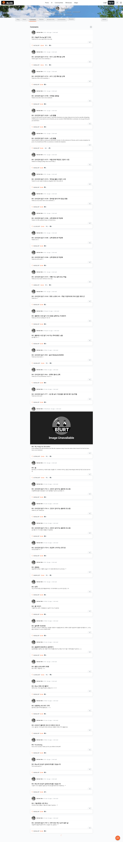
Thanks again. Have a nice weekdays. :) (41, 58)
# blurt (45, 350)
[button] (91, 27)
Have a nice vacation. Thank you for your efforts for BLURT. (46, 746)
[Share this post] (90, 42)
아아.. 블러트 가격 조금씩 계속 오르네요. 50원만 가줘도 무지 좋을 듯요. (50, 727)
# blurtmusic (47, 409)
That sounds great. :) (37, 766)
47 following (62, 12)
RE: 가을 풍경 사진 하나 (40, 803)
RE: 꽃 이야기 (36, 606)
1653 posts (54, 12)
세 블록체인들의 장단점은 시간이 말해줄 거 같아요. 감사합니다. (48, 491)
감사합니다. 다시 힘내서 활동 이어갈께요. (42, 530)
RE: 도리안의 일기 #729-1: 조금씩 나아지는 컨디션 (49, 547)
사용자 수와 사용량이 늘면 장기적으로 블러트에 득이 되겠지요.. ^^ (49, 785)
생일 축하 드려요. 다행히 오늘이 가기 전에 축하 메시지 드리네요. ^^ (49, 569)
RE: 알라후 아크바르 (39, 626)
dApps (76, 3)
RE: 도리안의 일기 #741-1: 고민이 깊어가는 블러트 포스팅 (51, 489)
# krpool (46, 311)
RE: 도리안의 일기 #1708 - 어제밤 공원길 (45, 96)
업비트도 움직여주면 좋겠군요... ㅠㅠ (41, 707)
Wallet (104, 19)
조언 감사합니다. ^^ (37, 549)
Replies (41, 19)
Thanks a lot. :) (35, 239)
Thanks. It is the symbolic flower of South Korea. (44, 220)
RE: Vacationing (37, 745)
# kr (45, 32)
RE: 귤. (34, 468)
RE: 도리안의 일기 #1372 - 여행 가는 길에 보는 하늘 (49, 277)
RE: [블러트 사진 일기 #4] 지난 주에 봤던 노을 (47, 335)
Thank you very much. (37, 396)
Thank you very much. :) (37, 259)
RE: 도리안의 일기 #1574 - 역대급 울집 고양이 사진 (49, 179)
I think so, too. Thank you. (38, 510)
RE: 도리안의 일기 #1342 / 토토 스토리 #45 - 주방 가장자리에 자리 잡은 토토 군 (58, 296)
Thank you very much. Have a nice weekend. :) (43, 200)
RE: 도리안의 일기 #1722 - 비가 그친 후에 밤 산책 (48, 57)
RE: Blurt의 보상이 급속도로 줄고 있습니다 (46, 764)
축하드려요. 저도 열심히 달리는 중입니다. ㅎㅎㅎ (44, 688)
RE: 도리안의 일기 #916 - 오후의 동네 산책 (46, 374)
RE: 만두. (35, 587)
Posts (47, 3)
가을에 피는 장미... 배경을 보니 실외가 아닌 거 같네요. (45, 608)
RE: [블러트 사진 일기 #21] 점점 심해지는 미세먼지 (49, 316)
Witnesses (68, 3)
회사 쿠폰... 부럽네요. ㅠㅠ (38, 668)
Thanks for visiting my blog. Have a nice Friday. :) (44, 161)
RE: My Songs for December (41, 446)
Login (105, 3)
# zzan (45, 389)
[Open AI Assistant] (117, 838)
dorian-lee (39, 32)
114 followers (46, 12)
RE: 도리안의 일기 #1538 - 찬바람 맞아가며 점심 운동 (49, 198)
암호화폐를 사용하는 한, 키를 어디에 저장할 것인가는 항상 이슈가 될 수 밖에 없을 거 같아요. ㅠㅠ (57, 649)
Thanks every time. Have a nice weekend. (42, 97)
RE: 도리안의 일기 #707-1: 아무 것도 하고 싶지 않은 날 (50, 823)
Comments (32, 19)
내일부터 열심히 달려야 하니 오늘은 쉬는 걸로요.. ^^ (45, 824)
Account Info (50, 19)
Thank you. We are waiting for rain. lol (41, 317)
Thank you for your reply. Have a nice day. (42, 39)
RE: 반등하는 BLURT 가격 (41, 705)
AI (51, 3)
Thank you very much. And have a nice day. (42, 278)
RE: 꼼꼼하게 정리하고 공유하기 (43, 647)
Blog (18, 19)
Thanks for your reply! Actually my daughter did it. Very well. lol (47, 181)
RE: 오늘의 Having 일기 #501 (41, 37)
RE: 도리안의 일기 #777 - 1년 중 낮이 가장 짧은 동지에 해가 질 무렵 (54, 394)
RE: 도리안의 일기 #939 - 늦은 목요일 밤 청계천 (48, 355)
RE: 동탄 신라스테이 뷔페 (40, 666)
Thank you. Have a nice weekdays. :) (40, 78)
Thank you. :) (35, 298)
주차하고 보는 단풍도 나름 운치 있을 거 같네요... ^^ (45, 805)
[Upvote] (32, 45)
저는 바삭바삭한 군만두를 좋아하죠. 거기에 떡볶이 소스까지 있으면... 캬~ (50, 588)
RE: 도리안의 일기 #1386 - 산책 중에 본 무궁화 (47, 218)
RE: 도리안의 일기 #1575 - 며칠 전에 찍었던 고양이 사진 (50, 159)
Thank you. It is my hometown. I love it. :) (41, 376)
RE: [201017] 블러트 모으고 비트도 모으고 (46, 725)
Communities (59, 3)
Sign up (111, 3)
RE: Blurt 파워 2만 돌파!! (40, 686)
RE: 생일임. (36, 567)
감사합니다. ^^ (35, 337)
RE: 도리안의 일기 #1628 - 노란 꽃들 (44, 115)
